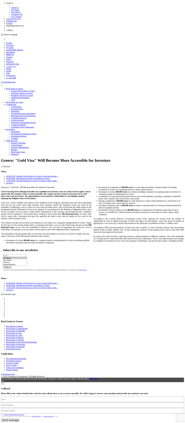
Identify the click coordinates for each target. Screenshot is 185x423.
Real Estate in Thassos (15, 340)
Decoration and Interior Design (23, 123)
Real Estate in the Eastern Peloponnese (21, 342)
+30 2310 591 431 (13, 19)
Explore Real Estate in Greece (23, 91)
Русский (9, 47)
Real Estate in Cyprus (14, 102)
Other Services (12, 141)
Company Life (17, 14)
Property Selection (18, 143)
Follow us (7, 267)
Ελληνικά (10, 45)
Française (10, 62)
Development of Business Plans (23, 134)
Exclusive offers (12, 363)
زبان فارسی (11, 66)
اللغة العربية (11, 78)
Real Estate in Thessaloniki (17, 328)
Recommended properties (16, 359)
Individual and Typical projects (23, 116)
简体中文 (10, 55)
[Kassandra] (15, 260)
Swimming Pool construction (22, 127)
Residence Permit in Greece (22, 95)
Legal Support (16, 145)
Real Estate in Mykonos (15, 344)
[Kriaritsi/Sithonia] (15, 265)
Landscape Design (18, 125)
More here (94, 379)
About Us (15, 8)
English (9, 43)
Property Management (20, 147)
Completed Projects (19, 118)
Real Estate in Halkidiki (15, 331)
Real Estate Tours (18, 152)
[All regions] (15, 258)
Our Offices (16, 12)
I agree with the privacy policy (14, 414)
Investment (10, 129)
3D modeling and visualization (23, 113)
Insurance (15, 154)
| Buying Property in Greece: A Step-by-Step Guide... (32, 181)
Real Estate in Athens (14, 326)
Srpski (8, 71)
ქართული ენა (12, 64)
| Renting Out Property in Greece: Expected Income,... (32, 176)
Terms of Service (48, 416)
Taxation (14, 138)
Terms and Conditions (15, 368)
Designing (15, 111)
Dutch (8, 59)
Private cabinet (12, 370)
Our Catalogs (16, 17)
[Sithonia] (15, 262)
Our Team (15, 10)
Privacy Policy (83, 270)
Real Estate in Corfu (14, 335)
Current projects (17, 120)
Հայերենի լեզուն (14, 50)
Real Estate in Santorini (15, 347)
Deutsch (9, 57)
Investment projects (18, 136)
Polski (8, 69)
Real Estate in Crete (14, 333)
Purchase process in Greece (22, 93)
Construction (11, 104)
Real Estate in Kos (13, 349)
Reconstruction (17, 109)
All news (9, 183)
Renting (14, 150)
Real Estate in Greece (14, 89)
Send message (10, 420)
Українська (10, 75)
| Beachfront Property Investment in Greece (28, 178)
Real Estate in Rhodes (15, 338)
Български (10, 52)
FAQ (13, 100)
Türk (8, 73)
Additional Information (20, 98)
